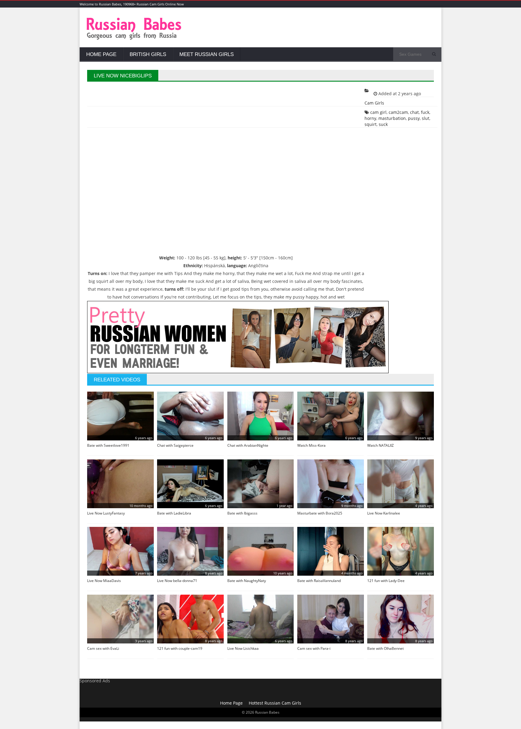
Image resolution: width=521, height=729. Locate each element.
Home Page (101, 54)
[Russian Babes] (134, 39)
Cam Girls (374, 103)
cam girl (378, 112)
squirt (371, 124)
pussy (414, 118)
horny (370, 118)
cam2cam (398, 112)
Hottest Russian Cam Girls (275, 703)
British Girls (148, 54)
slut (425, 118)
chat (414, 112)
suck (383, 124)
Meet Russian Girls (206, 54)
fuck (425, 112)
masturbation (392, 118)
